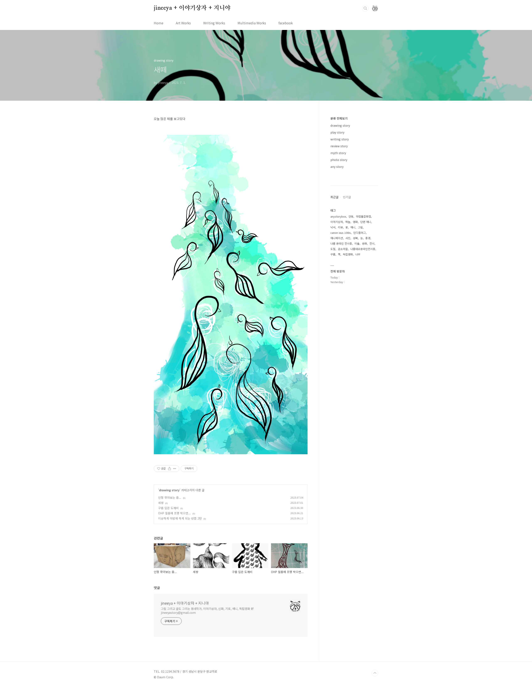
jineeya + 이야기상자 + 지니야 (192, 8)
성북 (355, 238)
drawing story (169, 490)
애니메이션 (336, 238)
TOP (375, 673)
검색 (365, 8)
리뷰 (340, 227)
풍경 (367, 238)
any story (337, 167)
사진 (347, 238)
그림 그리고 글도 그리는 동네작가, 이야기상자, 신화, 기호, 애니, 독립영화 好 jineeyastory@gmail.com (207, 611)
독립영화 (348, 254)
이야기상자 (336, 222)
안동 (351, 216)
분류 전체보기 (338, 118)
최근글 (334, 197)
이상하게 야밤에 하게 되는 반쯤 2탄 (180, 518)
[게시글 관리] (174, 468)
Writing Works (214, 22)
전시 (371, 243)
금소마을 (343, 249)
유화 (364, 243)
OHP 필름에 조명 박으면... (174, 513)
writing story (339, 139)
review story (339, 146)
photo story (338, 160)
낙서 (332, 227)
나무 (357, 254)
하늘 (347, 222)
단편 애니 (365, 222)
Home (158, 22)
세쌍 (161, 503)
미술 (357, 243)
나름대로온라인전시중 (362, 249)
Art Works (183, 22)
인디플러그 (359, 233)
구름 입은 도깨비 (168, 508)
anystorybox (338, 216)
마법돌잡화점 (363, 216)
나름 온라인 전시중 (341, 243)
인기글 (347, 197)
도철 (332, 249)
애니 (352, 227)
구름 (332, 254)
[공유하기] (169, 468)
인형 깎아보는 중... (169, 497)
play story (337, 132)
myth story (338, 153)
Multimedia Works (252, 22)
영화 (355, 222)
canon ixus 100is (340, 233)
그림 (360, 227)
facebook (285, 22)
